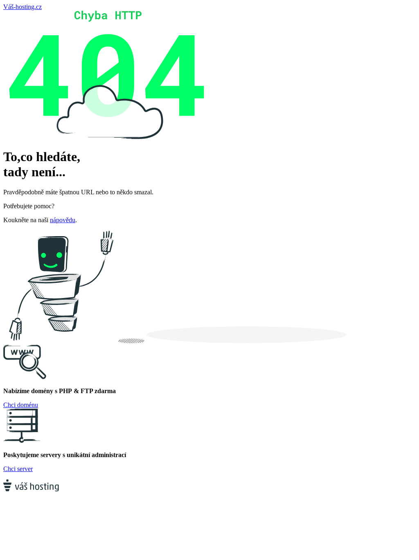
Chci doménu (20, 404)
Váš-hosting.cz (22, 6)
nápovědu (62, 219)
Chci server (18, 468)
